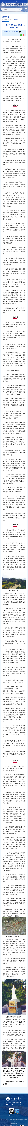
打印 (17, 31)
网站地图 (19, 1)
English (8, 1)
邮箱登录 (4, 2)
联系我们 (14, 1)
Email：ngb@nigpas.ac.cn (14, 1106)
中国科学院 (2, 1)
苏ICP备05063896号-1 (14, 1123)
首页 (11, 19)
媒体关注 (16, 19)
